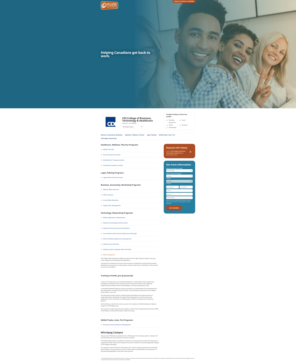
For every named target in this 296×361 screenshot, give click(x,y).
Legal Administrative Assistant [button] (113, 177)
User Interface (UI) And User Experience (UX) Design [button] (120, 233)
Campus (168, 178)
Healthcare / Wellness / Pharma (134, 135)
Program (168, 183)
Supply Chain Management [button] (112, 205)
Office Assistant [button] (108, 195)
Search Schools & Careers (184, 1)
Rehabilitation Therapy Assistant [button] (113, 160)
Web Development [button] (109, 255)
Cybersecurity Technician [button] (111, 244)
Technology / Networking (108, 138)
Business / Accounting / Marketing (111, 135)
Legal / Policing (151, 135)
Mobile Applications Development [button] (114, 217)
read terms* (169, 203)
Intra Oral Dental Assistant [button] (111, 155)
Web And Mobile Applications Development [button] (117, 239)
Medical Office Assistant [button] (111, 189)
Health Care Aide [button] (108, 149)
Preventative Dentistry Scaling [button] (113, 165)
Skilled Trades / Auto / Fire (167, 135)
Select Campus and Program (174, 173)
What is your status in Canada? (174, 168)
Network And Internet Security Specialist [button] (116, 228)
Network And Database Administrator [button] (115, 223)
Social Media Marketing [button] (110, 200)
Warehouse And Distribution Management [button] (117, 325)
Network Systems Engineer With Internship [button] (117, 249)
